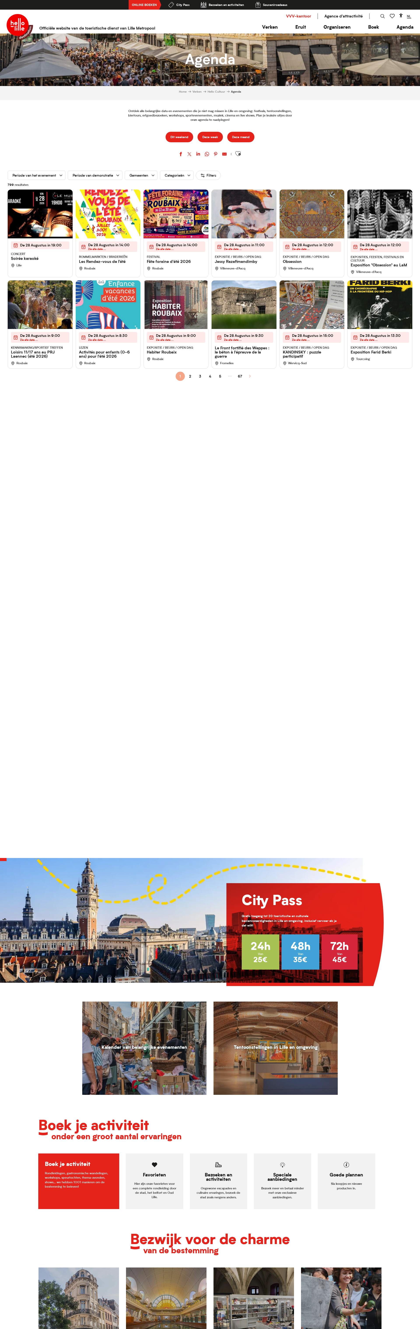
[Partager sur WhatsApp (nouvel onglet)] (207, 154)
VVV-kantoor (298, 16)
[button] (270, 27)
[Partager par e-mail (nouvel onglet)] (224, 154)
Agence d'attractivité (343, 16)
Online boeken (144, 5)
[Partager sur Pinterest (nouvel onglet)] (216, 154)
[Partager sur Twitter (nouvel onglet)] (189, 154)
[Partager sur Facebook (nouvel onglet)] (180, 154)
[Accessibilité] (401, 15)
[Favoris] (392, 16)
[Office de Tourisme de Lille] (20, 27)
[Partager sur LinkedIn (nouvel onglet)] (198, 154)
